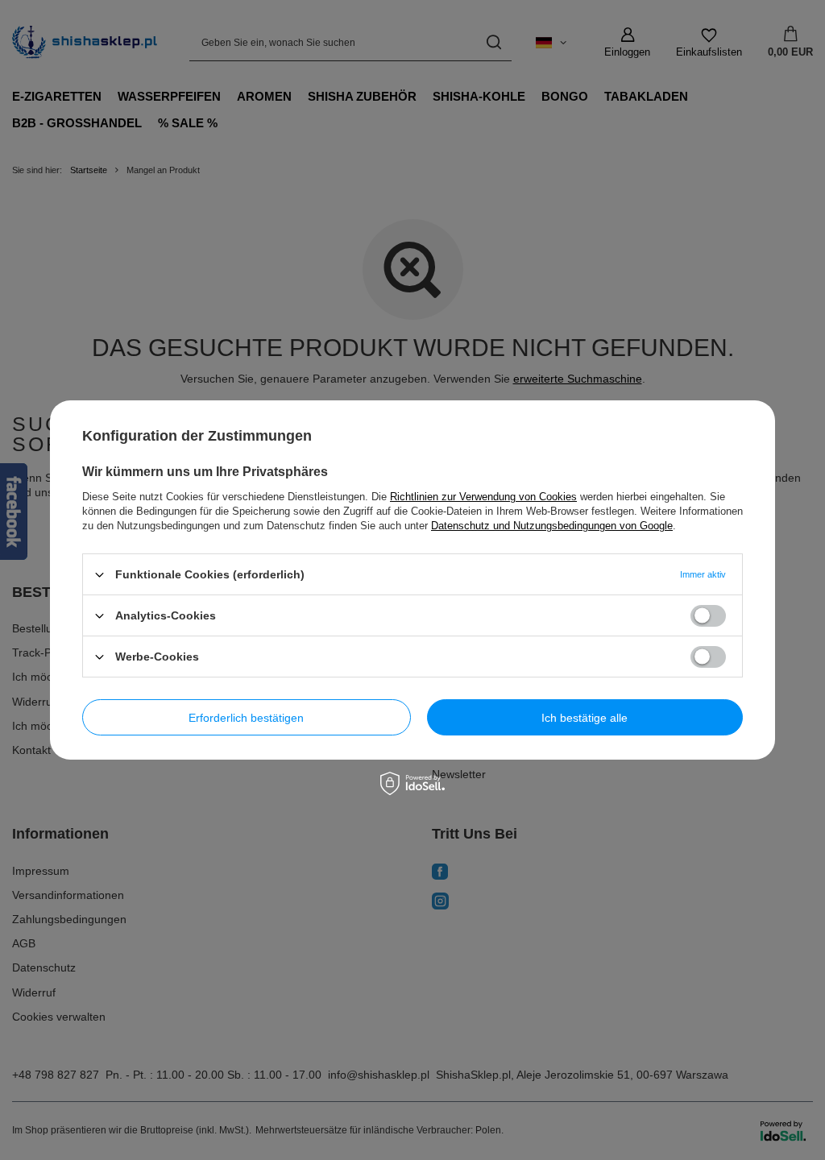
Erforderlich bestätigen (246, 716)
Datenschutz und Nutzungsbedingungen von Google (552, 526)
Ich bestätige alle (584, 716)
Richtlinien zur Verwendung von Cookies (483, 497)
